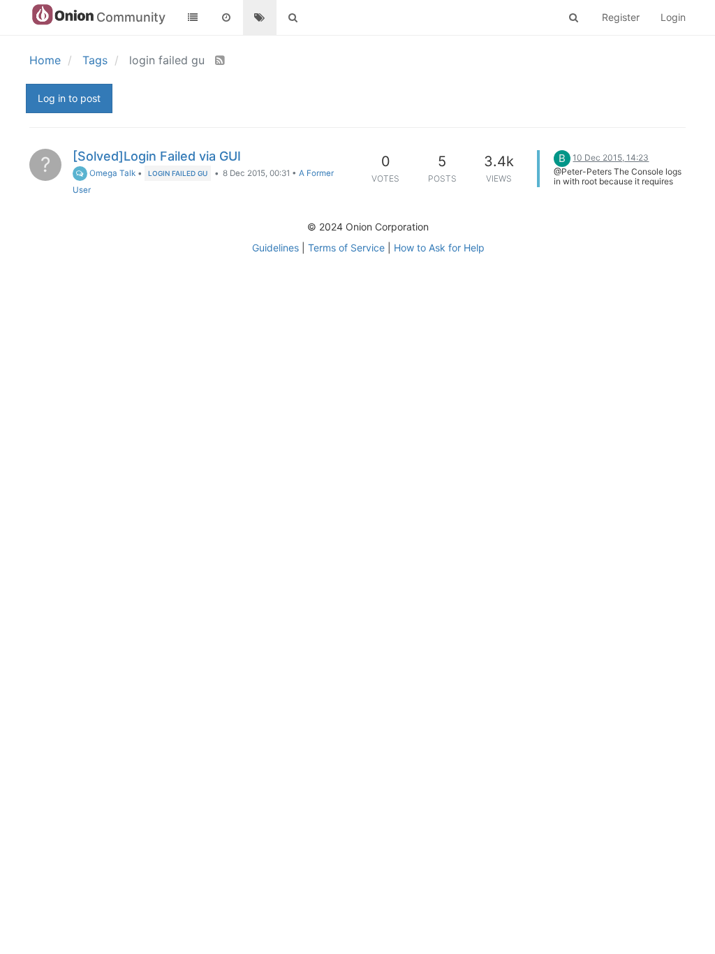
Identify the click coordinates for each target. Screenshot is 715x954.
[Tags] (260, 17)
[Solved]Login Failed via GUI (157, 156)
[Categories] (192, 17)
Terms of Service (346, 248)
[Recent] (226, 17)
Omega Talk (111, 173)
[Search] (293, 17)
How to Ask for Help (439, 248)
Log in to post (69, 98)
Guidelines (275, 248)
